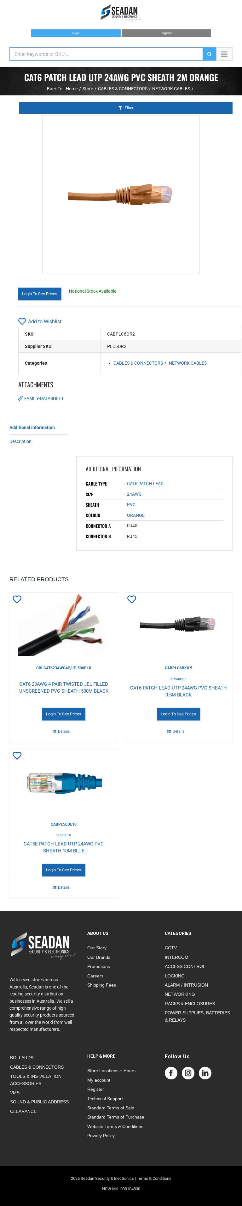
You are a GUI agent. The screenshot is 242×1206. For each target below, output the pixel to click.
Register (166, 33)
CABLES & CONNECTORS (138, 363)
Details (64, 731)
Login (76, 33)
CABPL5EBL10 (64, 824)
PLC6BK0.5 (178, 679)
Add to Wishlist (44, 322)
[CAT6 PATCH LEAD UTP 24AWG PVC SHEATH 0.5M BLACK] (178, 624)
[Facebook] (171, 1073)
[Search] (209, 54)
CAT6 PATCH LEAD (145, 483)
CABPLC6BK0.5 (178, 668)
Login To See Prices (39, 293)
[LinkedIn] (205, 1073)
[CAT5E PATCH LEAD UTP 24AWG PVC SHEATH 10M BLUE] (63, 780)
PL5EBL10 (63, 835)
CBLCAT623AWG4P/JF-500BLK (63, 668)
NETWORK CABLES (188, 363)
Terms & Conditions (154, 1178)
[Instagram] (188, 1073)
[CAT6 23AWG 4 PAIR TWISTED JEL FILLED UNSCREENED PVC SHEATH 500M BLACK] (63, 624)
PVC (131, 504)
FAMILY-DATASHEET (44, 398)
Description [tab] (20, 441)
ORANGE (136, 515)
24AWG (134, 494)
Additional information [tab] (32, 427)
